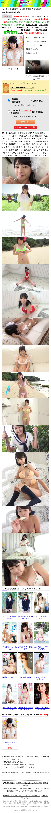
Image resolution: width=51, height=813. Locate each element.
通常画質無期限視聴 (17, 100)
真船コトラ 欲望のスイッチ (10, 708)
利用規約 (45, 795)
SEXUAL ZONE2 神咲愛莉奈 (42, 708)
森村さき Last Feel (9, 677)
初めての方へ (10, 783)
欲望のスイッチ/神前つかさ (25, 617)
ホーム (4, 8)
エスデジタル (33, 27)
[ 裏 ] (15, 68)
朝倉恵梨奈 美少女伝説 (10, 743)
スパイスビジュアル (41, 37)
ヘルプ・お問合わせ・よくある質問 (29, 783)
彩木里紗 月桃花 (25, 677)
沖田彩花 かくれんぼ (10, 648)
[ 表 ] (9, 68)
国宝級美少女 (31, 24)
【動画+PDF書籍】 (40, 30)
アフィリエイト (26, 798)
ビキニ (39, 45)
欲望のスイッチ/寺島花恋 (41, 617)
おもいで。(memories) (17, 27)
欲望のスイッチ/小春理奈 (10, 617)
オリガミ (14, 30)
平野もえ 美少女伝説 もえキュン (25, 708)
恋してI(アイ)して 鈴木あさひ (41, 678)
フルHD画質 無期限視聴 (21, 111)
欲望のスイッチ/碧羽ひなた (41, 648)
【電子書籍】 (25, 30)
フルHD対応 (15, 8)
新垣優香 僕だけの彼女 (25, 648)
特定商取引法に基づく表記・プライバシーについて (21, 795)
